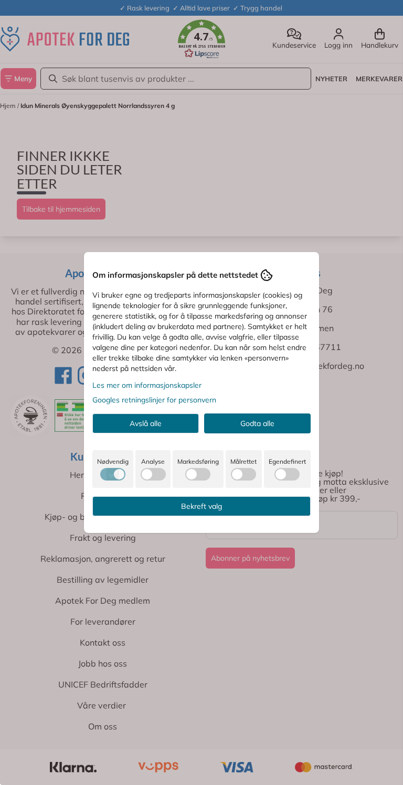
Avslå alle (146, 423)
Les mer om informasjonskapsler (147, 385)
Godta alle (257, 423)
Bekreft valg (201, 506)
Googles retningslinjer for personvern (154, 400)
